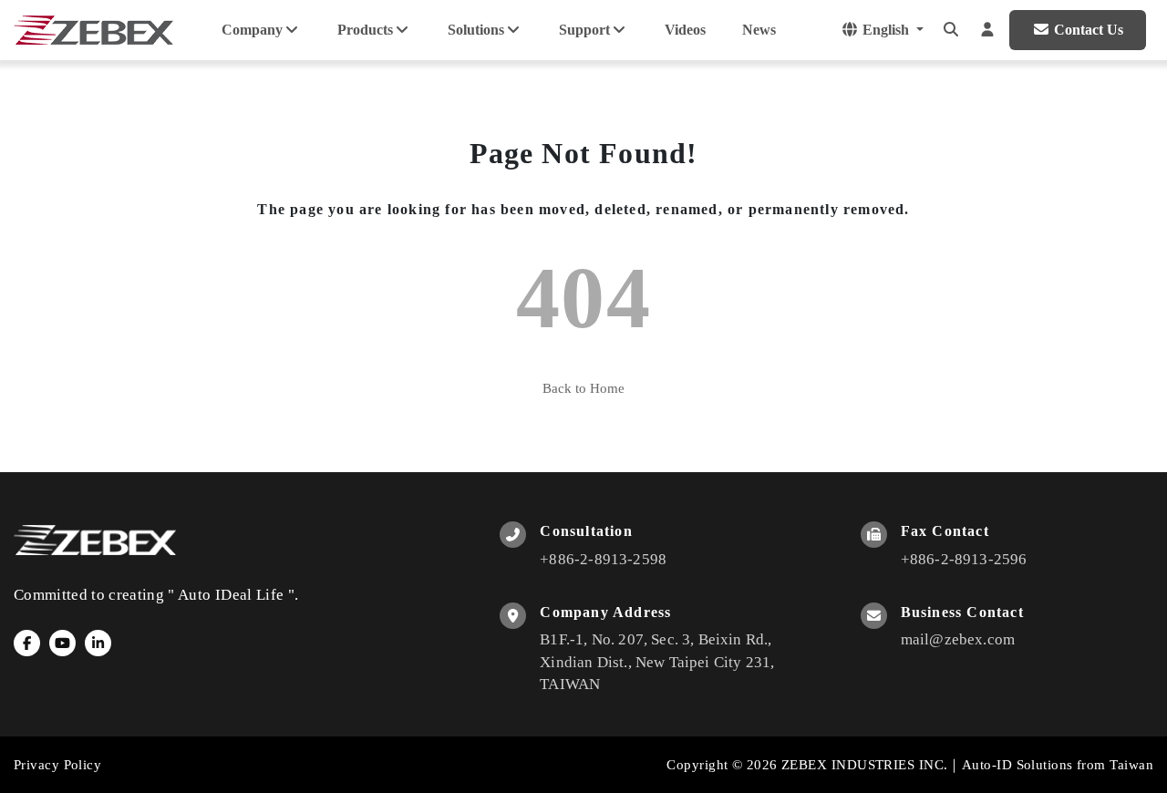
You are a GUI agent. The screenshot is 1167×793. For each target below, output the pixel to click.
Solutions (476, 29)
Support (584, 29)
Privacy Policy (57, 764)
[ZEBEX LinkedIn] (98, 643)
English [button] (886, 29)
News (759, 29)
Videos (685, 29)
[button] (951, 30)
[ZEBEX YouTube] (62, 643)
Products (365, 29)
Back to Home (583, 388)
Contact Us (1088, 29)
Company (252, 29)
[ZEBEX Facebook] (27, 643)
